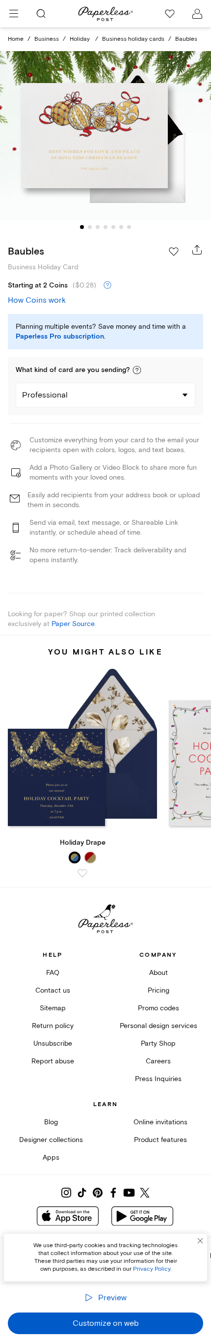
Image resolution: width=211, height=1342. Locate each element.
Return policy (53, 1026)
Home (16, 39)
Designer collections (51, 1140)
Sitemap (53, 1008)
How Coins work (37, 300)
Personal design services (158, 1026)
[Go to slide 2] (90, 227)
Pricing (158, 990)
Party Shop (158, 1043)
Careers (158, 1061)
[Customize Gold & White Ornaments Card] (105, 135)
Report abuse (52, 1061)
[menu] (13, 14)
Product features (160, 1140)
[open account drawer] (197, 14)
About (158, 973)
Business (46, 39)
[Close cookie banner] (200, 1241)
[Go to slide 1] (82, 227)
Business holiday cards (133, 39)
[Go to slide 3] (98, 227)
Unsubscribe (52, 1043)
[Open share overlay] (197, 250)
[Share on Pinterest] (98, 1193)
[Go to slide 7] (129, 227)
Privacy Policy (151, 1269)
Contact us (52, 990)
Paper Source (73, 624)
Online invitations (160, 1122)
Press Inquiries (158, 1079)
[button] (137, 370)
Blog (51, 1122)
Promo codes (158, 1008)
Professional (45, 395)
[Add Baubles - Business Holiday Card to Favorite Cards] (174, 251)
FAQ (52, 973)
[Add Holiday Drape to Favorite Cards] (82, 873)
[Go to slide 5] (113, 227)
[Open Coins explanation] (107, 285)
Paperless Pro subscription (60, 336)
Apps (51, 1157)
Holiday (80, 39)
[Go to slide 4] (105, 227)
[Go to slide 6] (121, 227)
